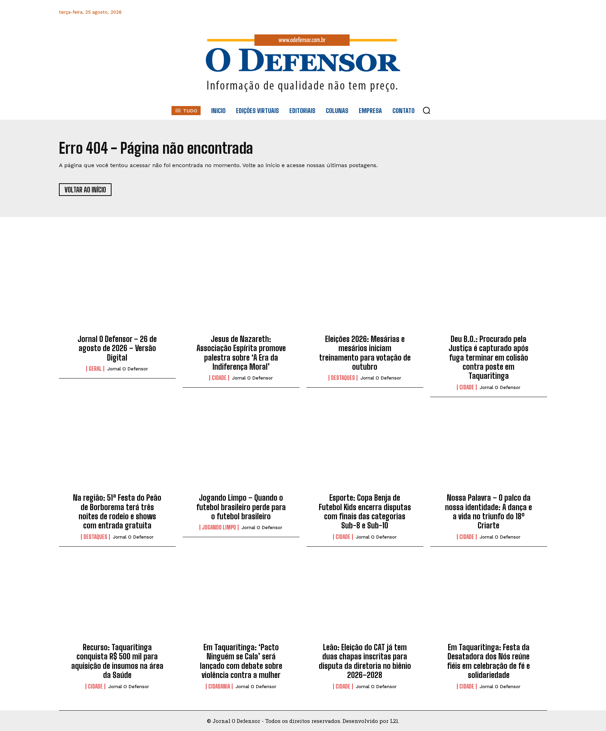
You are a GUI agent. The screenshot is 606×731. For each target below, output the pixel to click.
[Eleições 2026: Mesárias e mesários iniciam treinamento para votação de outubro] (365, 291)
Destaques (343, 378)
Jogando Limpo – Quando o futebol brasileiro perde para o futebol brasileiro (241, 507)
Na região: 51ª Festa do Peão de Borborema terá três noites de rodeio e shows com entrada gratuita (117, 511)
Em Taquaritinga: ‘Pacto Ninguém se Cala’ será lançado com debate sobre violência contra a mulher (241, 661)
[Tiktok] (541, 12)
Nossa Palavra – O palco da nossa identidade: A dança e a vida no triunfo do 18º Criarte (488, 511)
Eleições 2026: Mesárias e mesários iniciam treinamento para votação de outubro (365, 352)
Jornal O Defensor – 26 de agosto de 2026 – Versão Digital (117, 348)
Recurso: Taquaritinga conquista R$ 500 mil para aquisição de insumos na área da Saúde (117, 661)
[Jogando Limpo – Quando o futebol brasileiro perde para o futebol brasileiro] (241, 451)
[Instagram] (478, 12)
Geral (95, 368)
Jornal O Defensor (127, 368)
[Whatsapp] (493, 12)
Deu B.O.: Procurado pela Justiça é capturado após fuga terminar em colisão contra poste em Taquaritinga (488, 357)
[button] (426, 110)
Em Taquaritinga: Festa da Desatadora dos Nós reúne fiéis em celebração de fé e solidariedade (488, 661)
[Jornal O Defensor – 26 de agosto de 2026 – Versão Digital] (117, 291)
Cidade (219, 378)
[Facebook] (462, 12)
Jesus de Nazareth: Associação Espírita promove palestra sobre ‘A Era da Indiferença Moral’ (241, 352)
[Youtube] (525, 12)
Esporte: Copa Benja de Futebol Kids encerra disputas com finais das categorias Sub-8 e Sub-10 (365, 511)
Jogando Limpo (219, 527)
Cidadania (219, 686)
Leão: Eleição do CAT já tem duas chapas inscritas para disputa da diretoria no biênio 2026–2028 (365, 661)
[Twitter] (509, 12)
